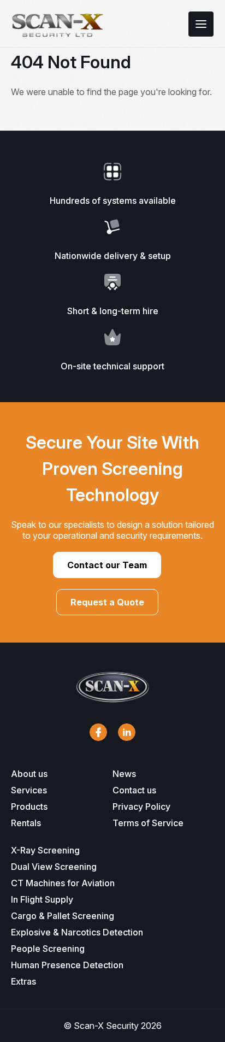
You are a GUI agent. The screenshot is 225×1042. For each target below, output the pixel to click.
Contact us (134, 790)
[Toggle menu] (201, 24)
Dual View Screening (54, 866)
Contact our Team (107, 565)
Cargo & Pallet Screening (62, 915)
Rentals (26, 822)
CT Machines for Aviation (63, 883)
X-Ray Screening (45, 850)
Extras (23, 981)
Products (29, 806)
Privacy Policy (141, 806)
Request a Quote (107, 602)
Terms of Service (147, 822)
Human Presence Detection (67, 964)
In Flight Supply (42, 899)
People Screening (48, 948)
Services (29, 790)
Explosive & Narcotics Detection (77, 932)
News (124, 773)
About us (29, 773)
